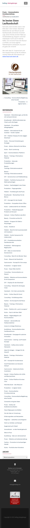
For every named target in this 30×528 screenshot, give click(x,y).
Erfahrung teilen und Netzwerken (13, 416)
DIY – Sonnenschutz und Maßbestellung (15, 176)
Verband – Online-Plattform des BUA (15, 215)
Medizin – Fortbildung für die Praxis (14, 191)
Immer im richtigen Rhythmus (12, 326)
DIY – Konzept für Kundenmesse (13, 360)
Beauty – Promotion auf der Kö (13, 218)
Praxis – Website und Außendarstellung (15, 439)
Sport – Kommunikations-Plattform (14, 152)
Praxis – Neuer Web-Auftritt (12, 269)
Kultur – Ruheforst (9, 226)
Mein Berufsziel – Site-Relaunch (13, 384)
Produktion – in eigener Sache (12, 265)
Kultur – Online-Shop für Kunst (13, 294)
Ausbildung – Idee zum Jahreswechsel (15, 436)
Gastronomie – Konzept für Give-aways (15, 262)
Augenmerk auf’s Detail (11, 426)
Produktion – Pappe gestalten (12, 188)
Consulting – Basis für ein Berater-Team (15, 256)
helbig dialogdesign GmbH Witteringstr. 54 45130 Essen (15, 471)
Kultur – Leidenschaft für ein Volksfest (15, 206)
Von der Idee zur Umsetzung (12, 413)
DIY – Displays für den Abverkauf (13, 282)
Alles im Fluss (8, 432)
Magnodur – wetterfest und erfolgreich (15, 419)
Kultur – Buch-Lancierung (11, 149)
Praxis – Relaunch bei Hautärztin (13, 259)
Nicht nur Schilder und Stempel (13, 423)
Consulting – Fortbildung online (13, 297)
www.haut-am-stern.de (10, 56)
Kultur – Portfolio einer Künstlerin (14, 447)
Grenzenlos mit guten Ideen (12, 401)
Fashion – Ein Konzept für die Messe (14, 300)
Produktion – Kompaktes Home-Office (15, 203)
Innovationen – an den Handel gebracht (15, 429)
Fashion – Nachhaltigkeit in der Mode (15, 185)
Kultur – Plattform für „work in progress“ (15, 309)
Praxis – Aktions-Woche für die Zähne (15, 146)
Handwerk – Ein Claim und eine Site (14, 291)
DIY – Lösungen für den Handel (13, 200)
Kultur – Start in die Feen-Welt (13, 312)
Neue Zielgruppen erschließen (12, 410)
